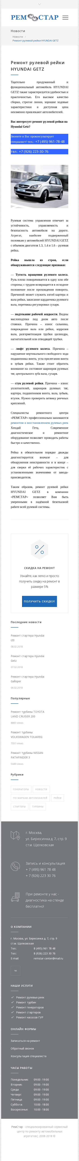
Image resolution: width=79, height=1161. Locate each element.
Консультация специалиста (28, 1056)
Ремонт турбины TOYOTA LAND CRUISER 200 (27, 714)
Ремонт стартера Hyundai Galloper (27, 679)
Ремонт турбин (26, 1002)
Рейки (58, 797)
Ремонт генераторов (30, 1007)
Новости (18, 31)
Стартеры (19, 806)
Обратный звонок (22, 1048)
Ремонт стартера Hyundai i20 (27, 638)
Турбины (38, 806)
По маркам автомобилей (30, 797)
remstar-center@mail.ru (48, 958)
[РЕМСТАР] (37, 18)
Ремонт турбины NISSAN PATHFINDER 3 (27, 755)
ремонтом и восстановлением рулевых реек (39, 422)
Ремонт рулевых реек (30, 997)
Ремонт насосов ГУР (29, 1017)
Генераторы (21, 789)
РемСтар (17, 1127)
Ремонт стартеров (28, 1012)
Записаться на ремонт (25, 1041)
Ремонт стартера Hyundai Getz (27, 658)
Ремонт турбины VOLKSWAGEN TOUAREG (26, 734)
